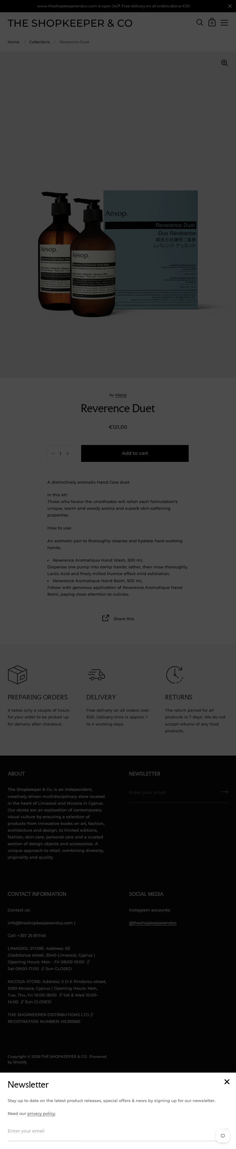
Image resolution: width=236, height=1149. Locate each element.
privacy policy (41, 1113)
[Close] (227, 1082)
